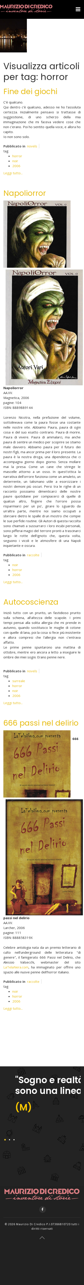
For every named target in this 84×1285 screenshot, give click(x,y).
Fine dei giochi (30, 91)
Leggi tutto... (13, 173)
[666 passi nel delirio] (37, 763)
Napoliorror (24, 193)
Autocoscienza (30, 602)
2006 (16, 166)
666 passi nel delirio (40, 723)
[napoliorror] (37, 233)
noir (15, 161)
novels (32, 146)
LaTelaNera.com (15, 967)
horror (17, 156)
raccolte (33, 555)
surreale (18, 681)
